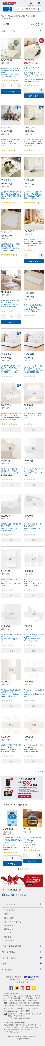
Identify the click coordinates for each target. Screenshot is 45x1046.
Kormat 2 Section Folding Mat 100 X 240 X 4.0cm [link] (10, 371)
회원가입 (7, 914)
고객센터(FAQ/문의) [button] (11, 946)
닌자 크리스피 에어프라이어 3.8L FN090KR (32, 839)
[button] (38, 9)
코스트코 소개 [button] (8, 904)
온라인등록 (8, 925)
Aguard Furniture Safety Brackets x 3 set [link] (10, 474)
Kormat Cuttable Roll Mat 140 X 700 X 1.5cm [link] (33, 145)
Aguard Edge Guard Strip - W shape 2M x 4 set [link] (33, 750)
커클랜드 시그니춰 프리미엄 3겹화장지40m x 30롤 (12, 839)
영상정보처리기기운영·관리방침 (22, 979)
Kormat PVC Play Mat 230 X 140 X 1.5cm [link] (11, 197)
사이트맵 (9, 977)
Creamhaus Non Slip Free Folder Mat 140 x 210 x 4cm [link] (11, 76)
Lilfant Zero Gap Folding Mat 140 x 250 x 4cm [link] (32, 310)
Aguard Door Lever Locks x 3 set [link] (33, 529)
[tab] (22, 904)
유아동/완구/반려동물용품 (16, 16)
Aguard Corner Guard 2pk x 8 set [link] (34, 695)
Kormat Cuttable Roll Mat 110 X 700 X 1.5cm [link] (33, 197)
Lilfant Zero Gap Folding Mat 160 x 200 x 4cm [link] (10, 305)
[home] (9, 3)
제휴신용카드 (9, 936)
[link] (11, 57)
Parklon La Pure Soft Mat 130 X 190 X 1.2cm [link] (32, 245)
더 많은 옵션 (6, 127)
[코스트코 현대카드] (22, 798)
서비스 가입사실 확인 (11, 1032)
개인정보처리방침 (31, 977)
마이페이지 (8, 929)
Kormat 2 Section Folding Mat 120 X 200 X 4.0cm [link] (33, 371)
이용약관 (18, 977)
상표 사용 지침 (22, 982)
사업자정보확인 (25, 1011)
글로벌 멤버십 (10, 940)
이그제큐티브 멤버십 (12, 921)
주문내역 (7, 933)
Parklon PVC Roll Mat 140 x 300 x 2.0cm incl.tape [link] (33, 80)
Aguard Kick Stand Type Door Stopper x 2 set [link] (32, 584)
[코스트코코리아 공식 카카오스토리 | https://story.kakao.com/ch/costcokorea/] (34, 988)
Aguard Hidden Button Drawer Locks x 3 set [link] (32, 640)
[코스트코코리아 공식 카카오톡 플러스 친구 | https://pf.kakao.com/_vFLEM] (17, 988)
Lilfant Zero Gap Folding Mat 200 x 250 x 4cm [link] (10, 249)
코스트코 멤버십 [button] (9, 910)
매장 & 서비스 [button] (8, 951)
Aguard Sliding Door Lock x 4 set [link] (33, 474)
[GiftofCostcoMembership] (22, 885)
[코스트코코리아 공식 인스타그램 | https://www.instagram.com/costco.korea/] (23, 988)
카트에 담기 (11, 91)
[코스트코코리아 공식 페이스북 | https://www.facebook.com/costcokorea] (11, 988)
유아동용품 (31, 16)
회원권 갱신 (9, 918)
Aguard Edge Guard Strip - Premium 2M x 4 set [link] (10, 750)
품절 (11, 429)
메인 (3, 16)
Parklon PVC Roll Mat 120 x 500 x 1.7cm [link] (10, 145)
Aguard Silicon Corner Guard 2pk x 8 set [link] (9, 529)
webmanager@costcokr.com (15, 1008)
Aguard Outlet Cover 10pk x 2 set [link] (11, 584)
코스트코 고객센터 (12, 890)
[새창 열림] (5, 1015)
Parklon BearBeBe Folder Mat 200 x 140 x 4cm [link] (10, 419)
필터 (32, 24)
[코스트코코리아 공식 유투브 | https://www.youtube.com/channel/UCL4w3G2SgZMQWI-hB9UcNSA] (28, 988)
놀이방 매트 (7, 18)
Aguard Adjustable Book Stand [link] (33, 416)
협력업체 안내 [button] (8, 957)
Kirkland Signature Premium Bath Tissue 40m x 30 (10, 847)
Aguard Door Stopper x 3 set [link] (10, 640)
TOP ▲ (41, 771)
